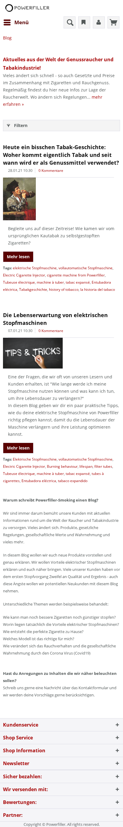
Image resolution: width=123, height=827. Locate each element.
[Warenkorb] (113, 22)
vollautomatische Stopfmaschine (86, 267)
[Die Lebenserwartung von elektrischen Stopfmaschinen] (61, 353)
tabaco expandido (72, 480)
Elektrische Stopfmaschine (35, 459)
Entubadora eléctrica (38, 480)
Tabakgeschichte (33, 289)
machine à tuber (50, 282)
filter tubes (103, 466)
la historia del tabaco (97, 289)
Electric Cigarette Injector (24, 275)
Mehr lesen (18, 256)
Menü (21, 22)
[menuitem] (16, 22)
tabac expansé (78, 282)
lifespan (86, 466)
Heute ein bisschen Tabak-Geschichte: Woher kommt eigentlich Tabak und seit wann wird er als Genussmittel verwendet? (61, 154)
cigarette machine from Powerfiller (76, 275)
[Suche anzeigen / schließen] (70, 22)
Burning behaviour (62, 466)
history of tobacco (64, 289)
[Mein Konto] (99, 22)
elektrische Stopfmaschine (35, 267)
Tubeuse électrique (19, 282)
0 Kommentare (51, 170)
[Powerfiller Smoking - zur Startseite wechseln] (26, 8)
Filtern (20, 125)
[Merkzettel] (84, 22)
